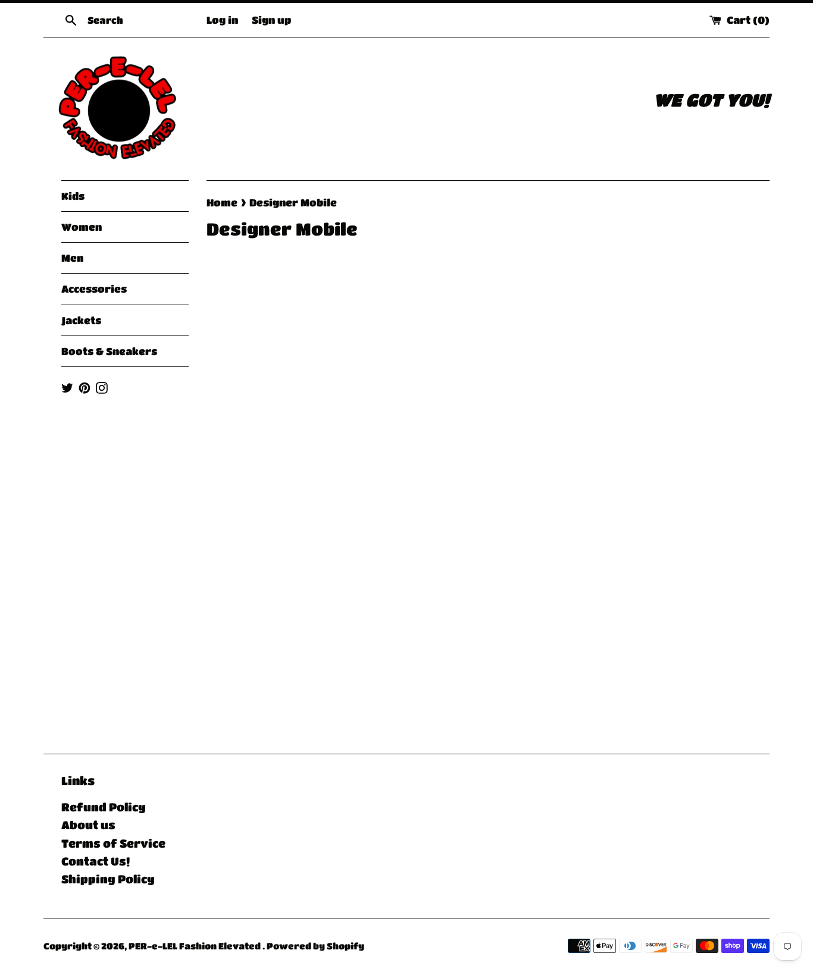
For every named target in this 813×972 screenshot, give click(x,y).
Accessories (94, 288)
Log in (222, 20)
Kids (73, 196)
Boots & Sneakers (109, 351)
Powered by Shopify (315, 945)
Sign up (271, 20)
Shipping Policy (108, 879)
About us (88, 825)
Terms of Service (113, 843)
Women (81, 227)
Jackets (81, 320)
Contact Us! (95, 861)
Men (72, 258)
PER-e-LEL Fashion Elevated (195, 945)
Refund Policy (103, 807)
